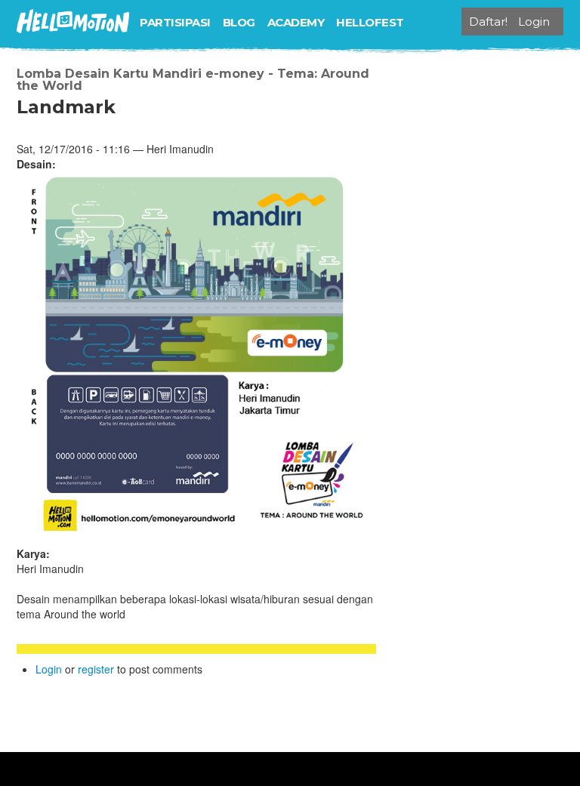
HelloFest (370, 22)
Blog (239, 22)
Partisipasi (175, 22)
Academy (296, 22)
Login (48, 669)
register (96, 669)
